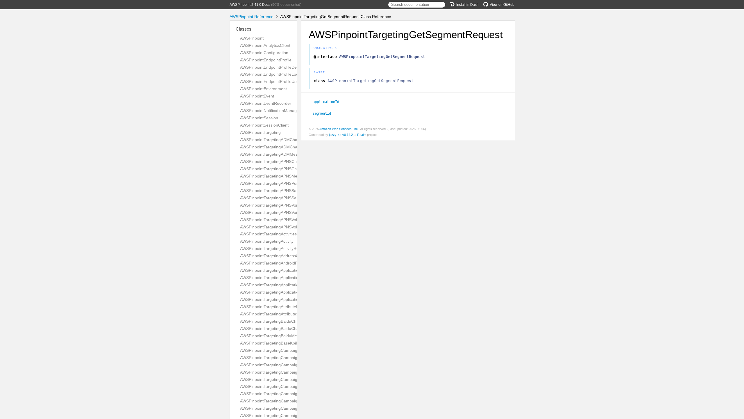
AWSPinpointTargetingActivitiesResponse (277, 234)
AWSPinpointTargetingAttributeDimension (278, 306)
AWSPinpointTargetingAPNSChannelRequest (281, 161)
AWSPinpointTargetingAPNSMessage (274, 176)
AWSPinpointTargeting (260, 132)
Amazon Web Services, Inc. (339, 129)
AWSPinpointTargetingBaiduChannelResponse (282, 328)
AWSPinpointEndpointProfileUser (270, 81)
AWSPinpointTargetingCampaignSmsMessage (282, 408)
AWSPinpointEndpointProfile (265, 60)
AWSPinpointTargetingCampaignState (274, 415)
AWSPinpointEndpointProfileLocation (273, 74)
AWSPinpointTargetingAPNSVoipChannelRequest (285, 205)
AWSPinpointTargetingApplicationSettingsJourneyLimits (290, 285)
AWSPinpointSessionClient (264, 125)
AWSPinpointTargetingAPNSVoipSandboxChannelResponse (295, 227)
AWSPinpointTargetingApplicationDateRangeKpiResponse (293, 270)
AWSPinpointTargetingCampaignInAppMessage (283, 386)
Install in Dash (467, 5)
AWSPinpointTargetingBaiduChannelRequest (281, 321)
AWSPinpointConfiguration (264, 52)
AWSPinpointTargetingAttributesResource (278, 314)
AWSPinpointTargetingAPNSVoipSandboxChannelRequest (293, 219)
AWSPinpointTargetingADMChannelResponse (282, 147)
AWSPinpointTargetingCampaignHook (274, 379)
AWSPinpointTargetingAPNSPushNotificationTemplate (289, 183)
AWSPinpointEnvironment (263, 88)
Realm (361, 134)
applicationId (328, 102)
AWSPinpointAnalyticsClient (265, 45)
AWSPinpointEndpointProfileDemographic (278, 67)
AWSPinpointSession (259, 118)
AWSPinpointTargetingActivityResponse (276, 248)
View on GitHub (502, 5)
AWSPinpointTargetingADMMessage (273, 154)
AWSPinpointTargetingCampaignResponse (279, 401)
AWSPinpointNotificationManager (270, 110)
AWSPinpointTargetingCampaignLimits (275, 393)
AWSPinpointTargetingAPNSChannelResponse (283, 168)
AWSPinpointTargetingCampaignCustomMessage (285, 350)
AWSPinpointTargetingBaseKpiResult (273, 343)
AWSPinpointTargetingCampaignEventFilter (279, 372)
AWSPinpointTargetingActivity (267, 241)
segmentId (324, 113)
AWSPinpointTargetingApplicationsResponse (280, 299)
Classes (243, 28)
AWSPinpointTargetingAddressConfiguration (280, 255)
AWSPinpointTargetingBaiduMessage (274, 335)
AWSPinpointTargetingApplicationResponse (279, 277)
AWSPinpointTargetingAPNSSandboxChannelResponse (291, 198)
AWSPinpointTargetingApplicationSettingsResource (286, 292)
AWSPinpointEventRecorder (265, 103)
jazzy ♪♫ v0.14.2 (341, 134)
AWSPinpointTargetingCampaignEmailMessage (283, 365)
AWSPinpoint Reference (251, 16)
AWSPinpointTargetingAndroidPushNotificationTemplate (290, 263)
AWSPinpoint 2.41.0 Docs (250, 5)
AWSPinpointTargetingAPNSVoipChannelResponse (286, 212)
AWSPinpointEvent (257, 96)
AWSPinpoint (252, 38)
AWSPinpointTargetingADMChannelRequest (280, 139)
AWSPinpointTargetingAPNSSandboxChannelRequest (289, 190)
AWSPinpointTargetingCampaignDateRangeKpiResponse (292, 357)
